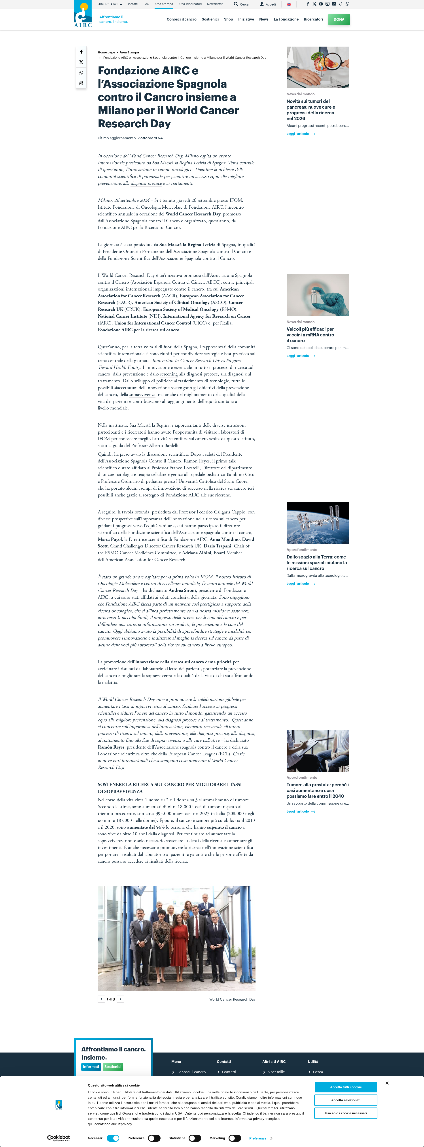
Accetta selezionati (345, 1100)
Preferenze (257, 1138)
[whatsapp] (347, 4)
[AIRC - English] (289, 4)
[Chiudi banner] (387, 1083)
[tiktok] (340, 4)
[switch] (154, 1138)
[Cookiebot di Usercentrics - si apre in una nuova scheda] (58, 1138)
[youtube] (320, 4)
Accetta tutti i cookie (346, 1087)
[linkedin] (334, 4)
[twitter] (314, 4)
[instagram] (327, 4)
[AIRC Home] (83, 15)
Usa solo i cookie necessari (346, 1113)
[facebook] (307, 4)
